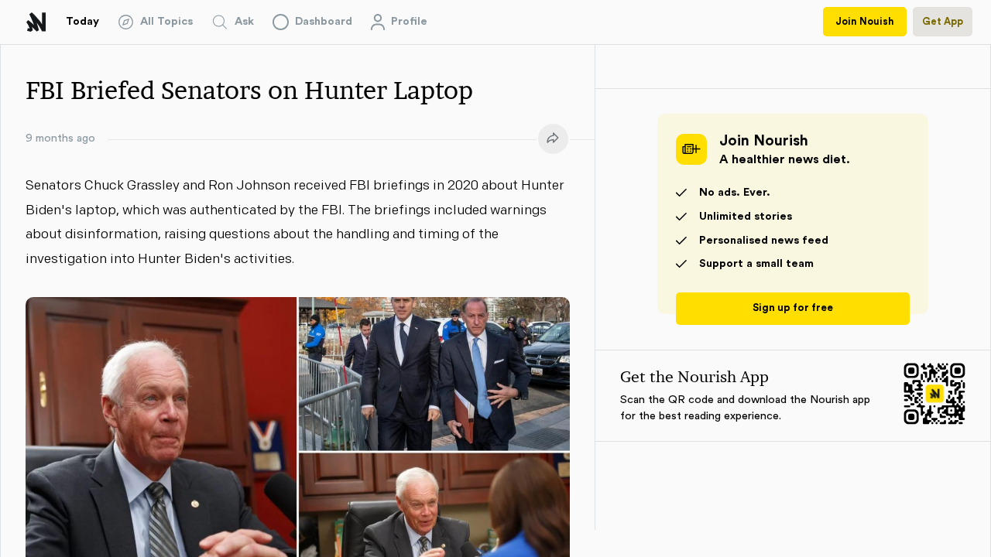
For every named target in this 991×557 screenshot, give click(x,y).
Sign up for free (793, 307)
